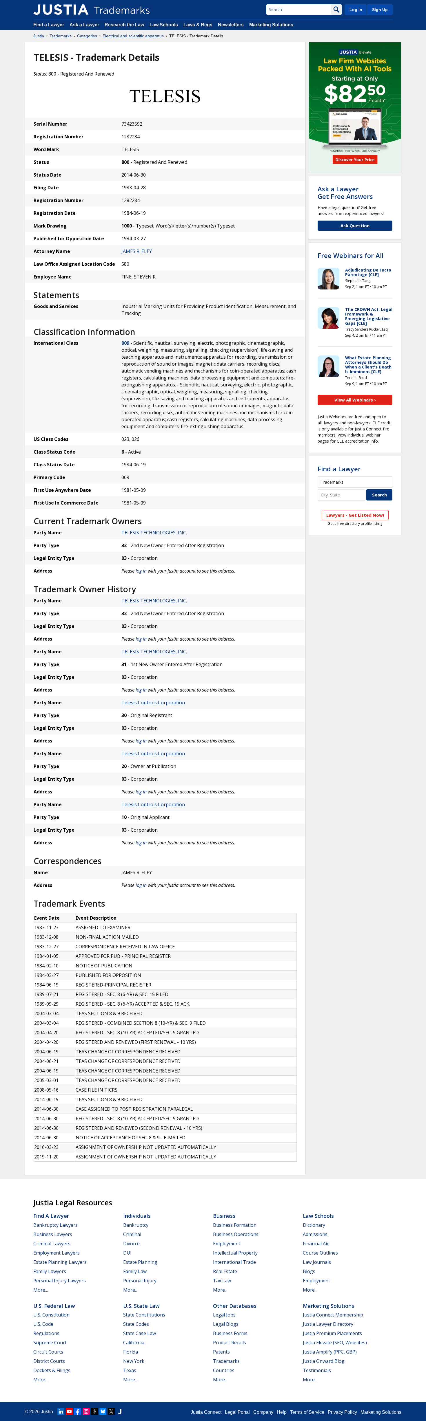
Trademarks (61, 36)
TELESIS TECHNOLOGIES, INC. (154, 532)
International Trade (234, 1262)
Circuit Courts (48, 1352)
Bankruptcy (135, 1225)
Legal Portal (237, 1412)
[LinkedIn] (60, 1411)
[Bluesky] (102, 1411)
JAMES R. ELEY (136, 251)
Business (224, 1215)
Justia (38, 36)
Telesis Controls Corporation (153, 702)
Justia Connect (206, 1412)
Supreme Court (50, 1342)
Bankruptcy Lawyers (55, 1225)
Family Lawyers (49, 1271)
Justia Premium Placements (332, 1333)
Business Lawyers (52, 1234)
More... (40, 1290)
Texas (129, 1370)
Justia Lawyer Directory (328, 1324)
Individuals (137, 1215)
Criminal (132, 1234)
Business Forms (230, 1333)
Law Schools (164, 24)
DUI (127, 1253)
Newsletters (231, 24)
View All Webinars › (355, 400)
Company (263, 1412)
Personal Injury (139, 1280)
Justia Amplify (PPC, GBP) (330, 1352)
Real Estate (225, 1271)
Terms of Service (307, 1412)
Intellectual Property (235, 1253)
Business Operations (235, 1234)
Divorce (131, 1243)
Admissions (315, 1234)
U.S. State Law (141, 1305)
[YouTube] (69, 1411)
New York (133, 1361)
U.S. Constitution (51, 1315)
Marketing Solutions (271, 24)
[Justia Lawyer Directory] (119, 1411)
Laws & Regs (197, 24)
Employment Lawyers (56, 1253)
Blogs (309, 1271)
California (133, 1342)
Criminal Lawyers (51, 1243)
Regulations (46, 1333)
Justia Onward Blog (324, 1361)
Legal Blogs (226, 1324)
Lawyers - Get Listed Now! (355, 515)
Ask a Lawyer (84, 24)
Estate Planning (140, 1262)
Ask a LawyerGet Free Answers (345, 192)
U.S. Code (43, 1324)
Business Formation (234, 1225)
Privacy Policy (342, 1412)
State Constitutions (144, 1315)
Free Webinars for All (350, 255)
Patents (221, 1352)
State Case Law (139, 1333)
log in (141, 571)
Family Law (135, 1271)
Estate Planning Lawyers (60, 1262)
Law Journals (317, 1262)
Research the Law (124, 24)
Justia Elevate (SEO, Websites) (335, 1342)
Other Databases (234, 1305)
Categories (87, 36)
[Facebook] (77, 1411)
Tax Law (222, 1280)
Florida (130, 1352)
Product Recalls (229, 1342)
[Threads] (94, 1411)
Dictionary (314, 1225)
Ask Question (355, 225)
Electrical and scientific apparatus (133, 36)
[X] (111, 1411)
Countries (223, 1370)
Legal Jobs (224, 1315)
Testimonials (317, 1370)
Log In (355, 9)
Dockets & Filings (51, 1370)
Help (282, 1412)
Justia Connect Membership (333, 1315)
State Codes (136, 1324)
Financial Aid (316, 1243)
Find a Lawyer (48, 24)
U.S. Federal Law (54, 1305)
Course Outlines (320, 1253)
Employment (226, 1243)
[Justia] (60, 9)
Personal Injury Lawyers (59, 1280)
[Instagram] (86, 1411)
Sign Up (380, 9)
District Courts (49, 1361)
